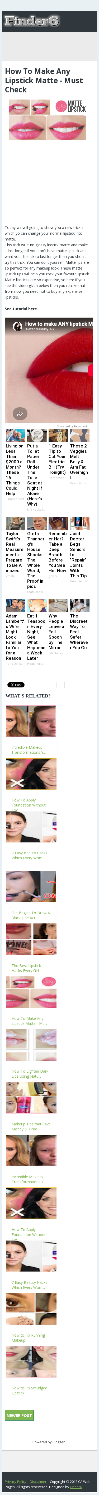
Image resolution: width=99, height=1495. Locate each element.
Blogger (59, 1442)
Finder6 (76, 1486)
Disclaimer (38, 1481)
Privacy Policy (15, 1481)
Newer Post (19, 1415)
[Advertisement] (47, 180)
